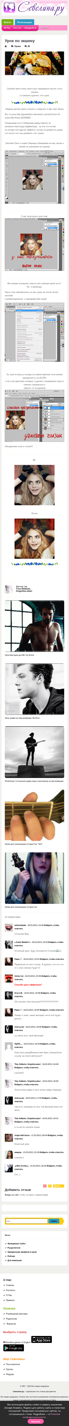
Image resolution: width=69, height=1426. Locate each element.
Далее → (58, 1186)
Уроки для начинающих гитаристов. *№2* (24, 844)
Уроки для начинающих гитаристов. (21, 907)
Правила (10, 1300)
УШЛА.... (18, 1044)
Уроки (17, 46)
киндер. (18, 1152)
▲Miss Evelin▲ (21, 1166)
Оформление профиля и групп (22, 1252)
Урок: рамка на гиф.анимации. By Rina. (22, 718)
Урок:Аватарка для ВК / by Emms (19, 655)
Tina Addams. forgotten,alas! (24, 589)
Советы (45, 27)
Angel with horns (22, 1135)
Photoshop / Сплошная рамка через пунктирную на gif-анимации (34, 781)
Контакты (10, 1290)
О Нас (9, 1295)
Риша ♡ (18, 959)
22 (29, 46)
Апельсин (19, 1027)
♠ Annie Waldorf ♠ (22, 942)
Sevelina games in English (18, 1342)
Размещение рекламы (17, 1314)
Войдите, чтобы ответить (52, 959)
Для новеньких (15, 1260)
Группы (9, 1369)
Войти (7, 22)
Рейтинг (11, 1256)
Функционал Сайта (17, 1244)
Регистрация (24, 22)
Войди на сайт (12, 1195)
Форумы (10, 1374)
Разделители (14, 1248)
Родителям (11, 1319)
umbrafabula (20, 925)
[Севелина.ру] (34, 15)
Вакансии (11, 1324)
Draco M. (18, 993)
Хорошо (35, 1421)
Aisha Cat (18, 976)
